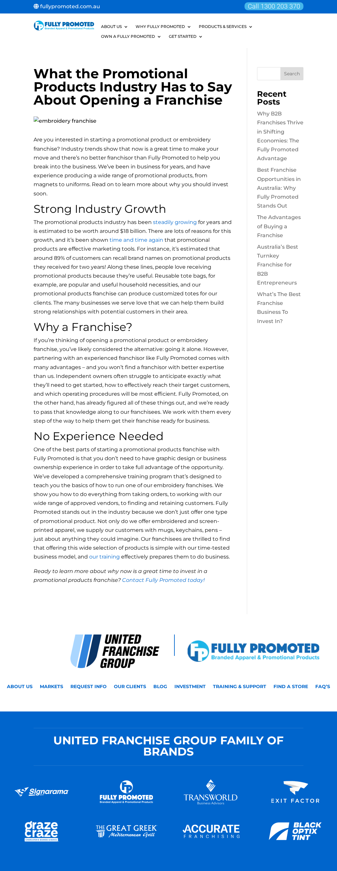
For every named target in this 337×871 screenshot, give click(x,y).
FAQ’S (322, 686)
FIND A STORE (290, 686)
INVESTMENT (190, 686)
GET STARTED (182, 36)
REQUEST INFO (88, 686)
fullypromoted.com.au (69, 6)
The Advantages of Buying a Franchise (279, 226)
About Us (20, 686)
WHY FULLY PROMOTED (160, 26)
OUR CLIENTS (130, 686)
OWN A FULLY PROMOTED (128, 36)
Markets (51, 686)
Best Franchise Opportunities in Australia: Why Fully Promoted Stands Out (279, 188)
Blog (160, 686)
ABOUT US (111, 26)
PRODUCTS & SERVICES (222, 26)
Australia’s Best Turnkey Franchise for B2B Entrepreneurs (277, 265)
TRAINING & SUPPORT (239, 686)
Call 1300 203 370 (274, 6)
